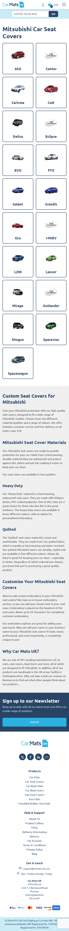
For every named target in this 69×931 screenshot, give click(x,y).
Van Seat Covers (34, 794)
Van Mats (34, 799)
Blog (34, 853)
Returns (34, 836)
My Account (34, 840)
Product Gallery (34, 823)
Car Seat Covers (34, 781)
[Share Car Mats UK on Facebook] (30, 756)
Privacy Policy (34, 849)
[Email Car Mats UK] (46, 756)
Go (53, 14)
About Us (34, 818)
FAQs (34, 827)
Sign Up (34, 722)
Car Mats (34, 777)
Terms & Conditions (34, 845)
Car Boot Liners (34, 790)
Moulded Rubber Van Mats (34, 803)
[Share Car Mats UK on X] (22, 756)
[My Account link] (43, 5)
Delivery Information (34, 831)
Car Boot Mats (34, 786)
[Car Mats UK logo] (34, 743)
